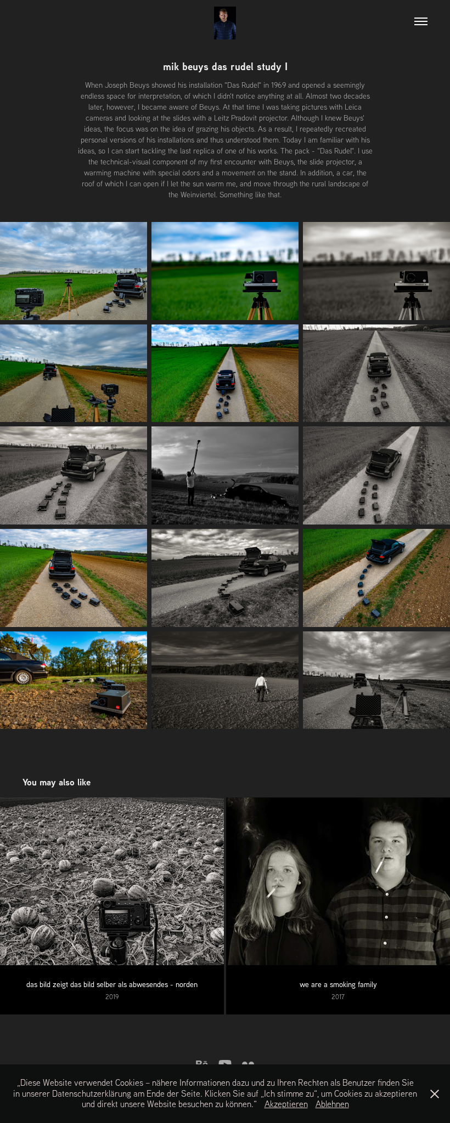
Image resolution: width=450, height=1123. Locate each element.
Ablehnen (332, 1103)
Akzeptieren (286, 1103)
